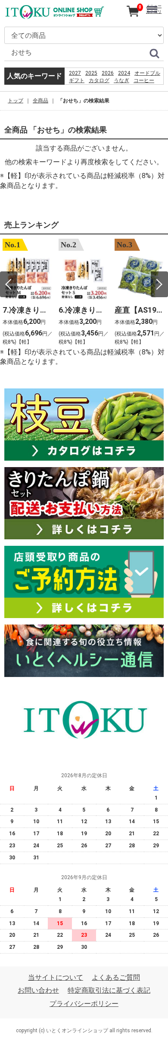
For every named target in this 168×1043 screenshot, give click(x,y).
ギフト (76, 80)
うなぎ (121, 80)
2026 (108, 73)
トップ (15, 101)
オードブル (147, 73)
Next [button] (159, 284)
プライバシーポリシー (84, 1004)
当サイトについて (55, 977)
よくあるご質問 (116, 977)
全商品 (40, 101)
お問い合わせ (38, 990)
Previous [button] (8, 284)
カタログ (99, 80)
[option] (28, 293)
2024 (124, 73)
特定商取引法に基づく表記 (109, 990)
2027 (75, 73)
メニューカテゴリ (154, 9)
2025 (91, 73)
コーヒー (144, 80)
